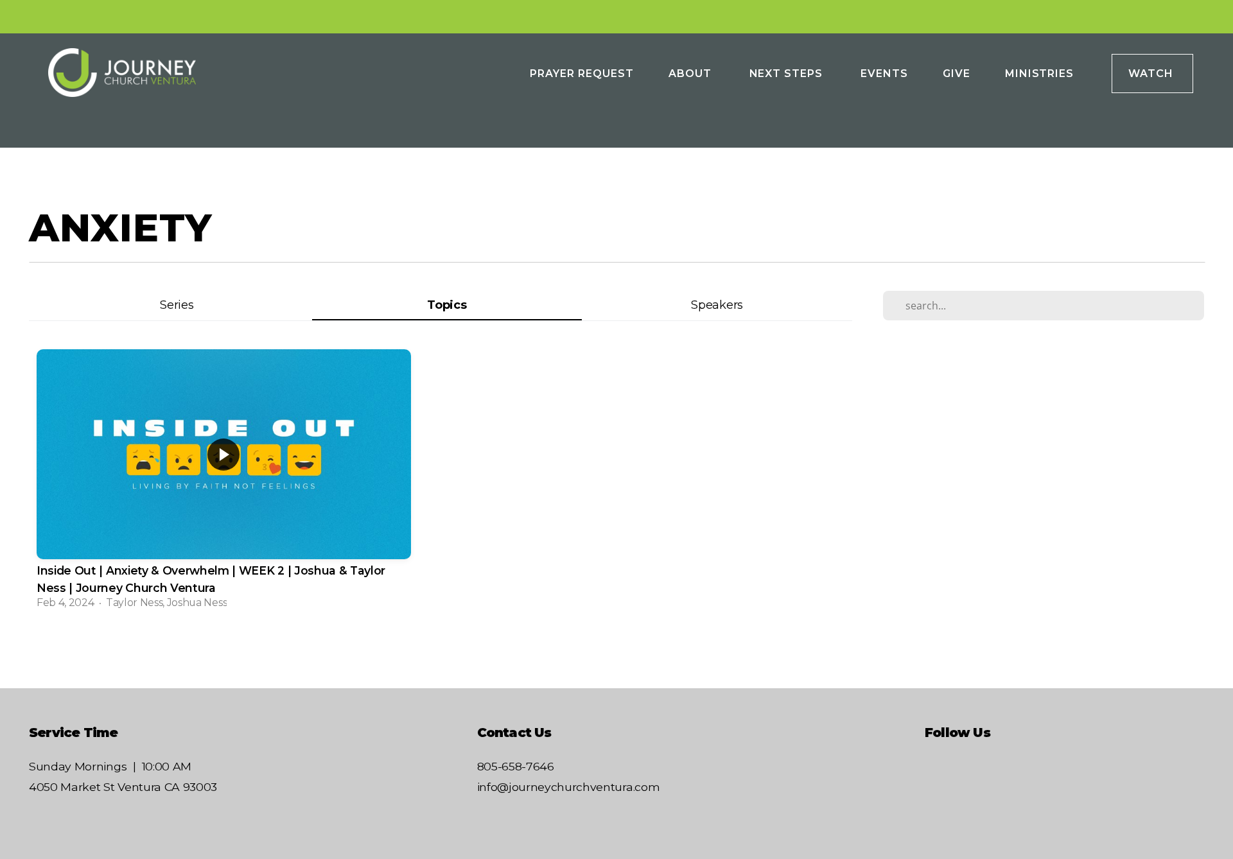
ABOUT (692, 73)
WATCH (1152, 73)
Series (176, 304)
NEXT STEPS (787, 73)
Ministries (1041, 73)
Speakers (716, 304)
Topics (446, 304)
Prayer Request (581, 73)
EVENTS (884, 73)
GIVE (956, 73)
